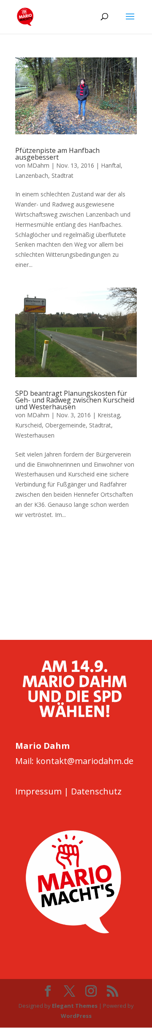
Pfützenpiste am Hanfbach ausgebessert (57, 154)
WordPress (76, 1016)
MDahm (38, 165)
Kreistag (109, 415)
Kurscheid (28, 425)
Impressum (38, 791)
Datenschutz (96, 791)
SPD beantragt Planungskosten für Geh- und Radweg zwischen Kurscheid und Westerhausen (74, 400)
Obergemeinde (65, 425)
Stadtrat (62, 175)
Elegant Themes (75, 1005)
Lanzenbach (31, 175)
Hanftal (111, 165)
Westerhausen (34, 435)
